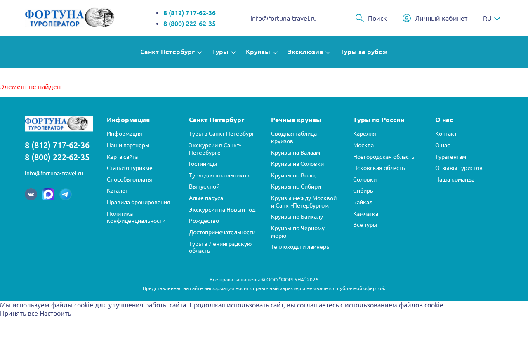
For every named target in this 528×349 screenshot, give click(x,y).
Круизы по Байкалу (297, 216)
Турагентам (450, 156)
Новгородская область (383, 156)
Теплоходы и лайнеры (301, 246)
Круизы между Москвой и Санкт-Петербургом (304, 202)
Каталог (117, 190)
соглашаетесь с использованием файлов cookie (370, 305)
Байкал (362, 202)
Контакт (446, 133)
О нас (442, 145)
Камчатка (365, 213)
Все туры (365, 225)
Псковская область (379, 168)
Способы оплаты (129, 179)
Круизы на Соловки (297, 163)
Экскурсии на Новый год (222, 209)
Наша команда (454, 179)
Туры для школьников (219, 175)
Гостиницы (203, 163)
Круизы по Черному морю (298, 232)
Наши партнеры (128, 145)
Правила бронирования (138, 202)
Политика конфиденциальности (136, 217)
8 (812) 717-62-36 (189, 13)
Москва (363, 145)
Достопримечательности (222, 232)
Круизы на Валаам (295, 152)
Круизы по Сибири (296, 186)
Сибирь (363, 190)
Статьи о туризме (130, 168)
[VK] (31, 194)
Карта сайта (122, 156)
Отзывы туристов (459, 168)
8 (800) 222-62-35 (189, 23)
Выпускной (204, 186)
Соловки (365, 179)
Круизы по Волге (294, 175)
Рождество (204, 220)
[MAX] (48, 194)
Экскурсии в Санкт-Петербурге (215, 149)
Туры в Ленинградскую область (220, 248)
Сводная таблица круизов (294, 137)
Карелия (364, 133)
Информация (124, 133)
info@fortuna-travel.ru (283, 18)
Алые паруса (206, 198)
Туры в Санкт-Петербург (222, 133)
